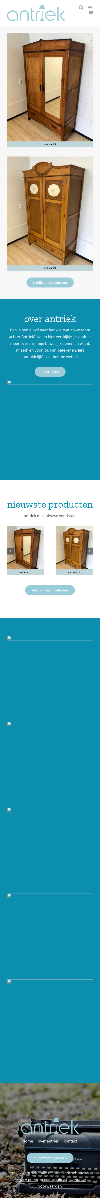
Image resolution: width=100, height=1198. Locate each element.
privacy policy (26, 1179)
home (28, 1141)
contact (70, 1141)
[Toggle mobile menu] (90, 7)
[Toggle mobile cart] (90, 12)
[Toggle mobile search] (81, 7)
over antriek (48, 1141)
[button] (10, 551)
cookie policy (53, 1179)
